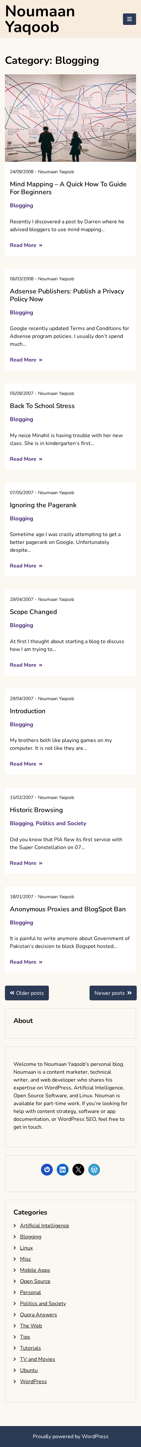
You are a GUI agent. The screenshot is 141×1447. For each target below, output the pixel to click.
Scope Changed (33, 611)
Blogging (21, 205)
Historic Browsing (36, 810)
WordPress (33, 1381)
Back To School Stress (42, 405)
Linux (26, 1248)
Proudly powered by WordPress (71, 1436)
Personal (30, 1292)
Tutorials (30, 1348)
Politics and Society (61, 823)
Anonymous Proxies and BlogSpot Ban (68, 909)
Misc (25, 1259)
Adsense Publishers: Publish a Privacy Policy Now (67, 295)
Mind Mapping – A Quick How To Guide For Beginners (68, 188)
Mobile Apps (35, 1270)
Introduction (28, 711)
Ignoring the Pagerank (43, 505)
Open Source (35, 1281)
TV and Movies (37, 1359)
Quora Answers (38, 1314)
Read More (24, 245)
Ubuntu (29, 1370)
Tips (25, 1337)
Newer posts (109, 993)
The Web (31, 1325)
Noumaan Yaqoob (40, 19)
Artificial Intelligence (44, 1225)
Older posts (30, 993)
